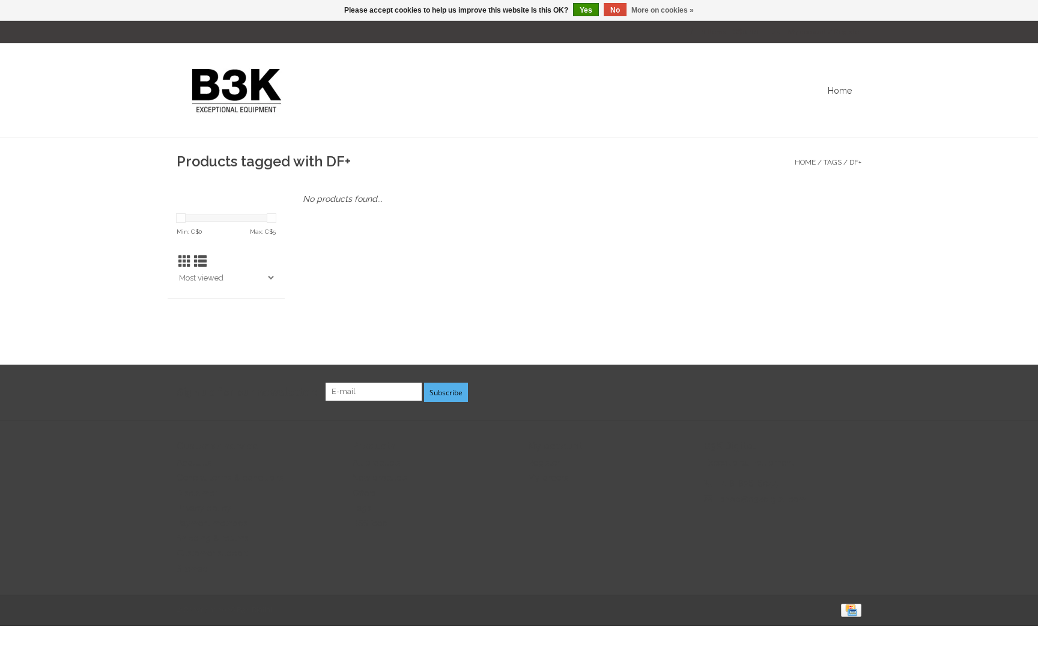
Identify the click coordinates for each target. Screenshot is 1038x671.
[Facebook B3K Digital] (808, 392)
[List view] (200, 261)
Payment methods (212, 523)
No (615, 10)
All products (377, 462)
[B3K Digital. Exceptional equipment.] (438, 90)
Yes (586, 10)
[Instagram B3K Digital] (851, 392)
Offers (364, 493)
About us (194, 462)
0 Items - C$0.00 (729, 32)
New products (380, 477)
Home (840, 91)
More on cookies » (662, 10)
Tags (833, 162)
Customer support (212, 553)
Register (544, 462)
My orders (548, 477)
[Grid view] (184, 261)
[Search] (870, 90)
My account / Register (823, 32)
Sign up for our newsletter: (247, 392)
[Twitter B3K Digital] (830, 392)
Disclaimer (197, 493)
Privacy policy (204, 508)
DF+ (855, 162)
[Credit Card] (849, 610)
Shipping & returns (213, 538)
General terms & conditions (230, 477)
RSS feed (370, 523)
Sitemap (192, 569)
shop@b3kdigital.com (763, 499)
